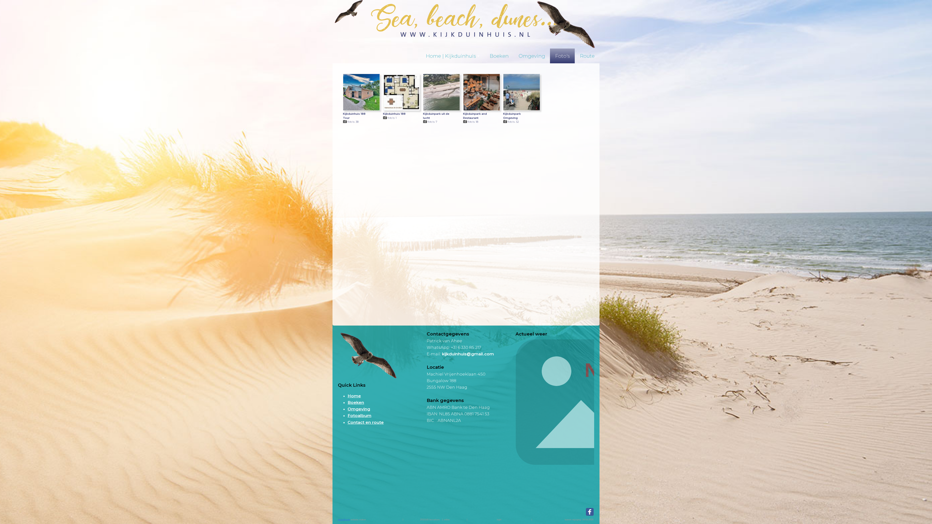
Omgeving (532, 56)
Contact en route (366, 422)
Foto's (562, 56)
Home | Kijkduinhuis (451, 56)
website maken (358, 519)
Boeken (499, 56)
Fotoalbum (359, 415)
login (499, 519)
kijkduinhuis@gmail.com (468, 354)
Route (587, 56)
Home (354, 395)
